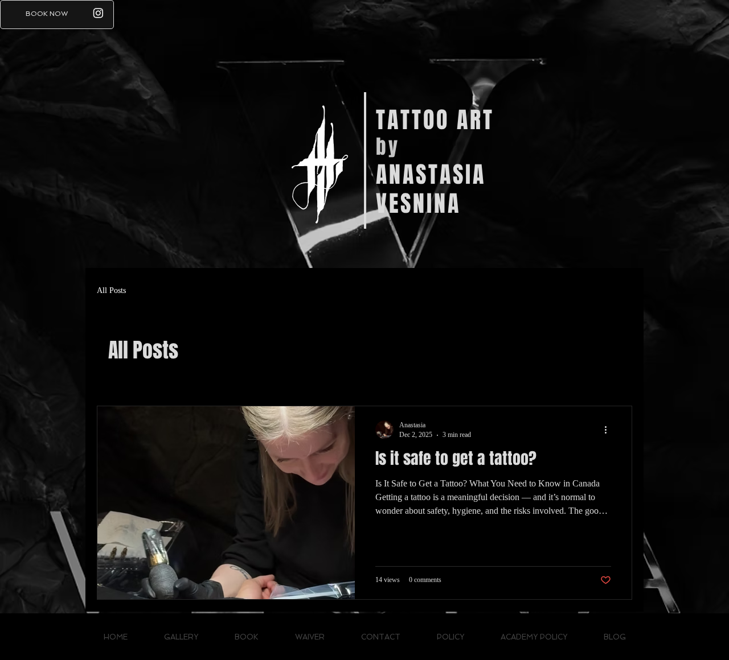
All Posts (111, 290)
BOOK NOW (47, 14)
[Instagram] (98, 12)
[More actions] (609, 429)
